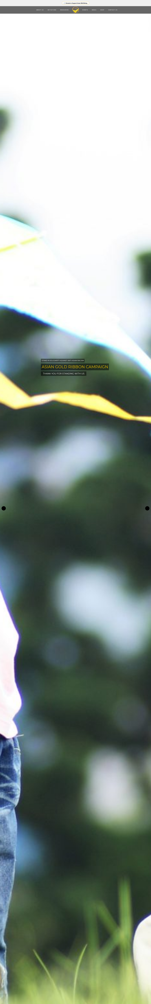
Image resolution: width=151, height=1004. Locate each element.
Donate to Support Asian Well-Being (76, 3)
